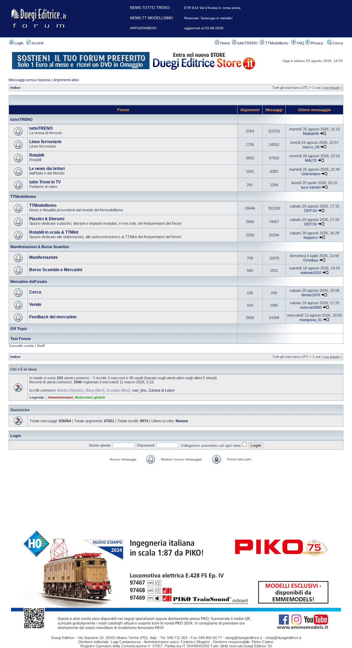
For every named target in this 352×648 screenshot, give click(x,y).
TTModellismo (276, 43)
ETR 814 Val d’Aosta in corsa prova (212, 8)
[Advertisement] (176, 480)
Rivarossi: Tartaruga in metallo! (208, 18)
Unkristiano (310, 174)
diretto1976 (310, 295)
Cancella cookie (21, 346)
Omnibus (310, 260)
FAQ (300, 43)
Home (224, 43)
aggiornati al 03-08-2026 (203, 28)
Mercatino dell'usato (28, 281)
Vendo (35, 304)
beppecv (311, 237)
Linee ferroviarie (45, 141)
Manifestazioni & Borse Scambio (39, 247)
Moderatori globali (90, 397)
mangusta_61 (310, 320)
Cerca (337, 43)
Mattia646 (311, 133)
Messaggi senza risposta (30, 80)
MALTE (311, 160)
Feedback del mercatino (52, 317)
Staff (41, 346)
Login (18, 43)
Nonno (182, 421)
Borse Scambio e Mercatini (55, 269)
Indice (15, 87)
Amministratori (60, 397)
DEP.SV (310, 211)
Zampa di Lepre (161, 390)
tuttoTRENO (247, 43)
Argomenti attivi (66, 80)
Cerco (35, 292)
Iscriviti (37, 43)
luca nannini (311, 187)
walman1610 (310, 272)
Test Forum (20, 339)
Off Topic (18, 329)
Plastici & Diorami (46, 218)
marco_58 (310, 147)
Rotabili (36, 155)
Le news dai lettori (47, 168)
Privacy (316, 43)
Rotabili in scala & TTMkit (53, 232)
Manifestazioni (43, 257)
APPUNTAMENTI (143, 28)
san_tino (139, 390)
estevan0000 (311, 307)
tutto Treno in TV (45, 182)
